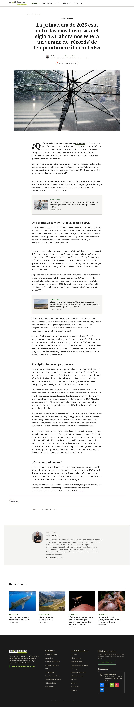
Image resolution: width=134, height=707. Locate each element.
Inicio (28, 14)
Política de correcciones (79, 665)
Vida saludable (50, 683)
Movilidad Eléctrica (52, 665)
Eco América (49, 687)
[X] (107, 685)
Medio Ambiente (51, 655)
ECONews (74, 683)
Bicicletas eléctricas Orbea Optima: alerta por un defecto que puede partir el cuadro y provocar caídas (74, 204)
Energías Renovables (52, 662)
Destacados (14, 501)
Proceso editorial (70, 56)
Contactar (47, 3)
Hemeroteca (75, 687)
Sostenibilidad (50, 672)
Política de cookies (77, 676)
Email (54, 509)
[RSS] (112, 685)
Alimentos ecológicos (53, 679)
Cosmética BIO (36, 14)
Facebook (48, 509)
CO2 (46, 669)
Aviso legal (74, 669)
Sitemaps (74, 690)
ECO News (67, 3)
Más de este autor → (54, 557)
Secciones (35, 3)
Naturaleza (49, 658)
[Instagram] (117, 685)
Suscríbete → (106, 662)
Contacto (74, 655)
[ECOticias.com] (18, 3)
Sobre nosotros (76, 658)
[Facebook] (102, 685)
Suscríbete (77, 3)
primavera (80, 143)
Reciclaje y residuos (52, 676)
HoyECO (58, 3)
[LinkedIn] (102, 690)
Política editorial (76, 662)
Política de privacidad (78, 672)
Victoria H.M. (58, 56)
